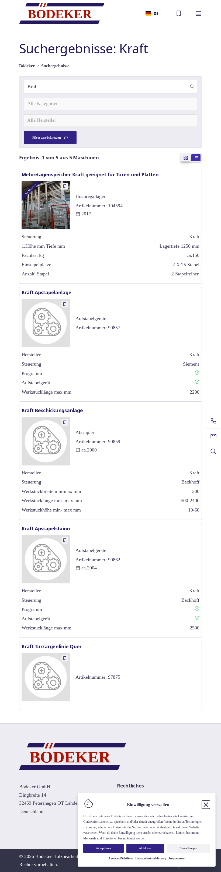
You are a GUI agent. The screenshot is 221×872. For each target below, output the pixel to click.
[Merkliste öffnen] (178, 13)
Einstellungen (188, 848)
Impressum (177, 858)
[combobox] (152, 13)
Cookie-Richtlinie (121, 858)
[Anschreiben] (213, 436)
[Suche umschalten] (213, 451)
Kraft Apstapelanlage (46, 292)
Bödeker (27, 66)
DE (156, 13)
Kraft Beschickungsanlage (52, 410)
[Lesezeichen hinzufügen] (64, 186)
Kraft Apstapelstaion (46, 528)
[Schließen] (206, 805)
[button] (192, 86)
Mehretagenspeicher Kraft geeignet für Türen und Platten (90, 174)
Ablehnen (145, 848)
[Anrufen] (213, 420)
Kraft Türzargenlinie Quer (52, 646)
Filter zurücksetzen (46, 137)
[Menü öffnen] (198, 13)
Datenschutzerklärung (150, 858)
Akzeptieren (103, 848)
